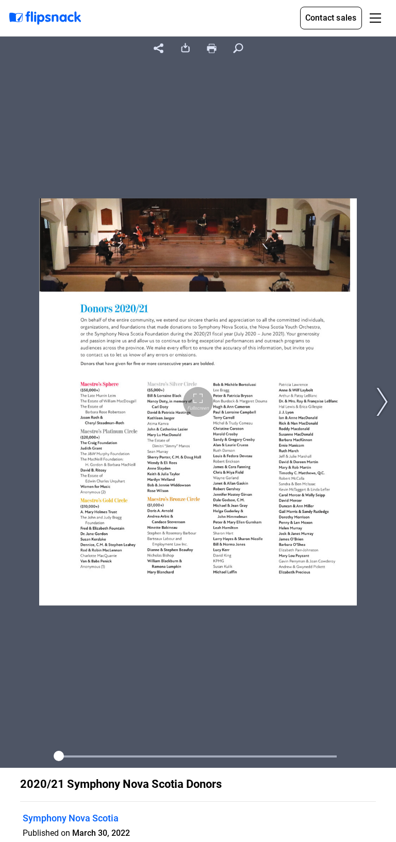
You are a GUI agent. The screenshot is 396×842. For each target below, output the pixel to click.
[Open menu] (375, 18)
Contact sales (331, 18)
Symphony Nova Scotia (71, 818)
